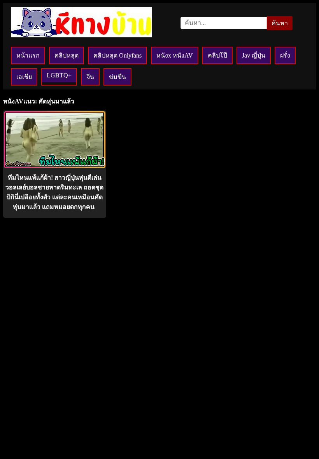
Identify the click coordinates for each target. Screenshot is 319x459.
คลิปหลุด (66, 55)
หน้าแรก (28, 55)
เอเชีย (24, 77)
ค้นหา (280, 23)
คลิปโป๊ (217, 55)
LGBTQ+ (59, 75)
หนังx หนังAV (174, 55)
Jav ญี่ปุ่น (253, 55)
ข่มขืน (117, 77)
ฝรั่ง (285, 55)
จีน (90, 77)
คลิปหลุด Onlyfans (117, 55)
